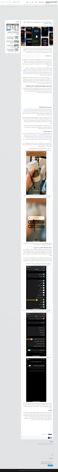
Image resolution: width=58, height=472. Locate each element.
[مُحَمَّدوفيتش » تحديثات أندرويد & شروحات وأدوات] (51, 2)
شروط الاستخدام (33, 470)
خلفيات (27, 2)
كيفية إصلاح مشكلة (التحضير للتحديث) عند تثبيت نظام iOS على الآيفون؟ (10, 41)
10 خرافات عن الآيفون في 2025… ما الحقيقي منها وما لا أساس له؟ (10, 46)
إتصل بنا (30, 470)
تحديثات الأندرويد (41, 2)
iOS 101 (46, 434)
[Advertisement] (29, 13)
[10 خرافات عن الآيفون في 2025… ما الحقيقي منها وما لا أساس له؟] (16, 46)
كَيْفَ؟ (36, 2)
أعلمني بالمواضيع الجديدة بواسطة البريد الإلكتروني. (46, 463)
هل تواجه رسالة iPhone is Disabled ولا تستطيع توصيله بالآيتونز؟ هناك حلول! (10, 50)
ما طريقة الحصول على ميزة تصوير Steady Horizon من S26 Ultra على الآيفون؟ (13, 32)
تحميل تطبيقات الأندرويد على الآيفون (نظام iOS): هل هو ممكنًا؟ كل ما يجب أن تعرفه (10, 37)
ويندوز (33, 2)
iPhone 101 (43, 434)
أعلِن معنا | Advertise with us (24, 470)
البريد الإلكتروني (51, 458)
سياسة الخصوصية (38, 470)
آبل (29, 2)
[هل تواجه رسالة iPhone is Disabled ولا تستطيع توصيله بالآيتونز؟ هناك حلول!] (16, 50)
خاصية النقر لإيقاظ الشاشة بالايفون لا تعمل (29, 73)
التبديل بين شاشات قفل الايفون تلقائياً (40, 136)
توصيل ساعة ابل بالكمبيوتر (27, 110)
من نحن (19, 470)
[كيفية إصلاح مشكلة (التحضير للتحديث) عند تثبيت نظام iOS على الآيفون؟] (16, 42)
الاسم (52, 454)
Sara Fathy (49, 25)
